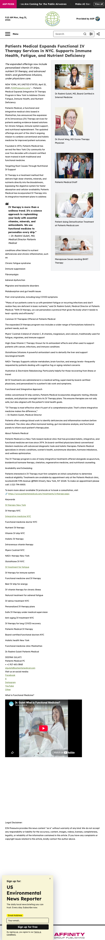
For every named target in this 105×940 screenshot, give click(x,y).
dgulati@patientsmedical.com (20, 668)
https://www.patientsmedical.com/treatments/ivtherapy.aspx (38, 493)
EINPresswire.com (20, 88)
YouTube (9, 686)
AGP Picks (8, 4)
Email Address (15, 915)
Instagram (10, 682)
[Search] (85, 34)
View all (99, 4)
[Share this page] (98, 34)
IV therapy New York (15, 505)
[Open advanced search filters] (91, 34)
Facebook (10, 675)
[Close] (50, 878)
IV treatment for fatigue (17, 567)
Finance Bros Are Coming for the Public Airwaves (37, 4)
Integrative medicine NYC (18, 516)
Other (8, 689)
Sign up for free (28, 926)
